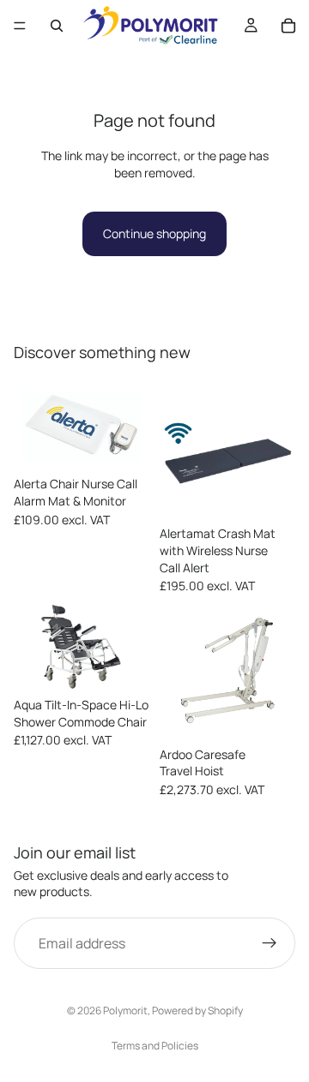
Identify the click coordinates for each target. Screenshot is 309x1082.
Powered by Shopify (197, 1010)
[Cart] (288, 26)
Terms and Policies (155, 1045)
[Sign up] (269, 943)
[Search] (57, 26)
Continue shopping (154, 233)
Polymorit (125, 1010)
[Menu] (19, 25)
